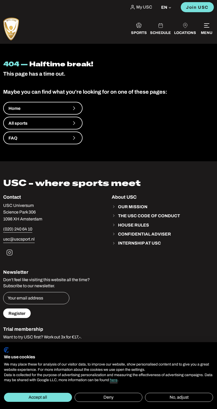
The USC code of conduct (149, 216)
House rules (133, 225)
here (113, 380)
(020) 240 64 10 (17, 229)
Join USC (197, 7)
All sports (18, 123)
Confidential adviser (144, 234)
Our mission (132, 207)
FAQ (12, 138)
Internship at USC (139, 243)
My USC (144, 7)
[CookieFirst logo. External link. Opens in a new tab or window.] (6, 350)
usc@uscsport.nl (19, 239)
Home (14, 108)
